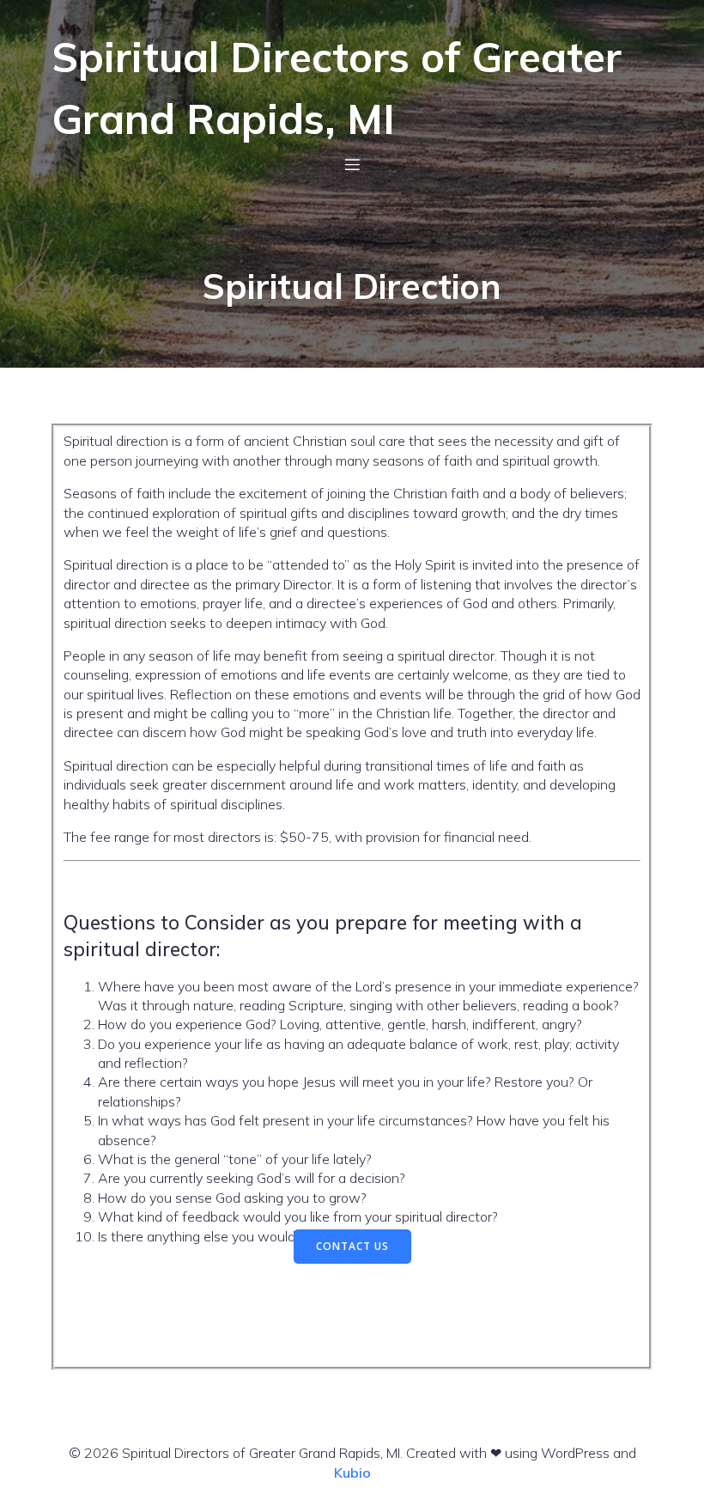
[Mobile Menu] (352, 164)
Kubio (352, 1472)
